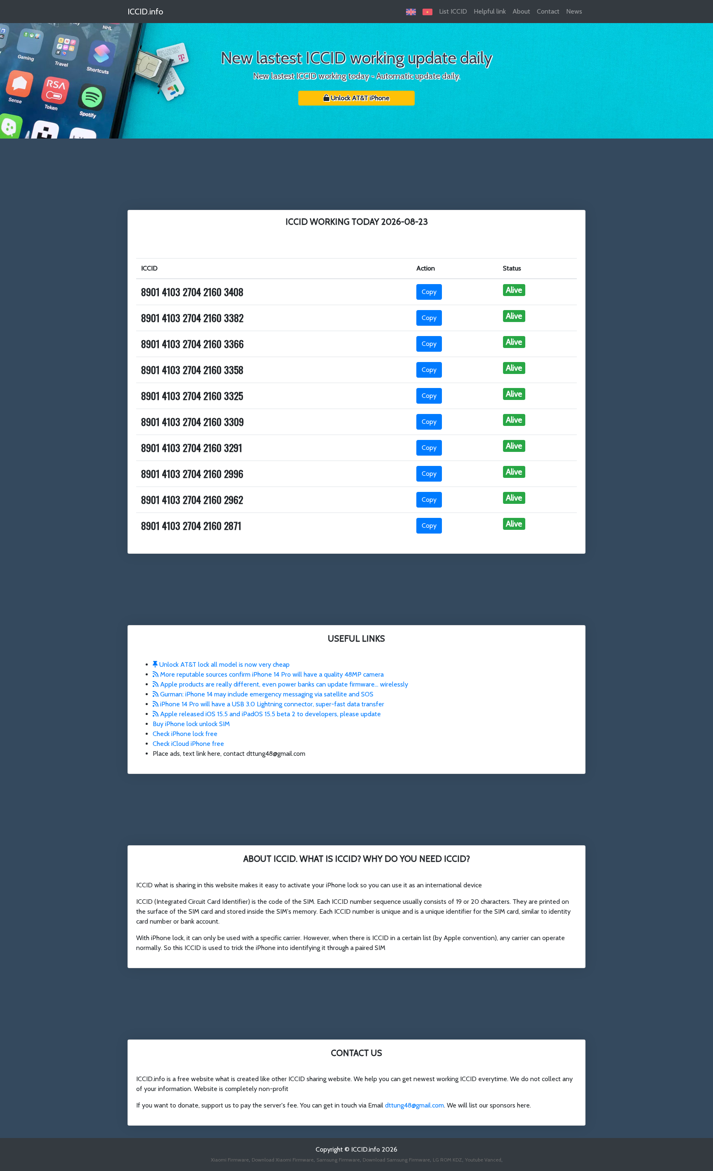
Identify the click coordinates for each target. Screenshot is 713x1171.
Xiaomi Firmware (230, 1160)
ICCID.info (145, 11)
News (574, 11)
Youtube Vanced (483, 1160)
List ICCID (453, 11)
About (521, 11)
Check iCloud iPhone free (188, 744)
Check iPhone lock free (185, 734)
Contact (548, 11)
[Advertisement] (356, 172)
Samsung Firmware (338, 1160)
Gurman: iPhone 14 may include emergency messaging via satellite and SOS (265, 694)
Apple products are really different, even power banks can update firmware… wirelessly (283, 684)
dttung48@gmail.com (414, 1105)
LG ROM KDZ (447, 1160)
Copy (429, 292)
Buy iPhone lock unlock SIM (191, 724)
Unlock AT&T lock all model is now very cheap (224, 664)
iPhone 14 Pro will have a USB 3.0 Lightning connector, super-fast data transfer (271, 704)
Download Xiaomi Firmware (283, 1160)
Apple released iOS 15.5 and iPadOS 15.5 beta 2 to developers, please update (269, 714)
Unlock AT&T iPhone (359, 98)
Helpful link (490, 11)
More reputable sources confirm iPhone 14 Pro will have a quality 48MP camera (271, 674)
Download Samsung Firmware (396, 1160)
